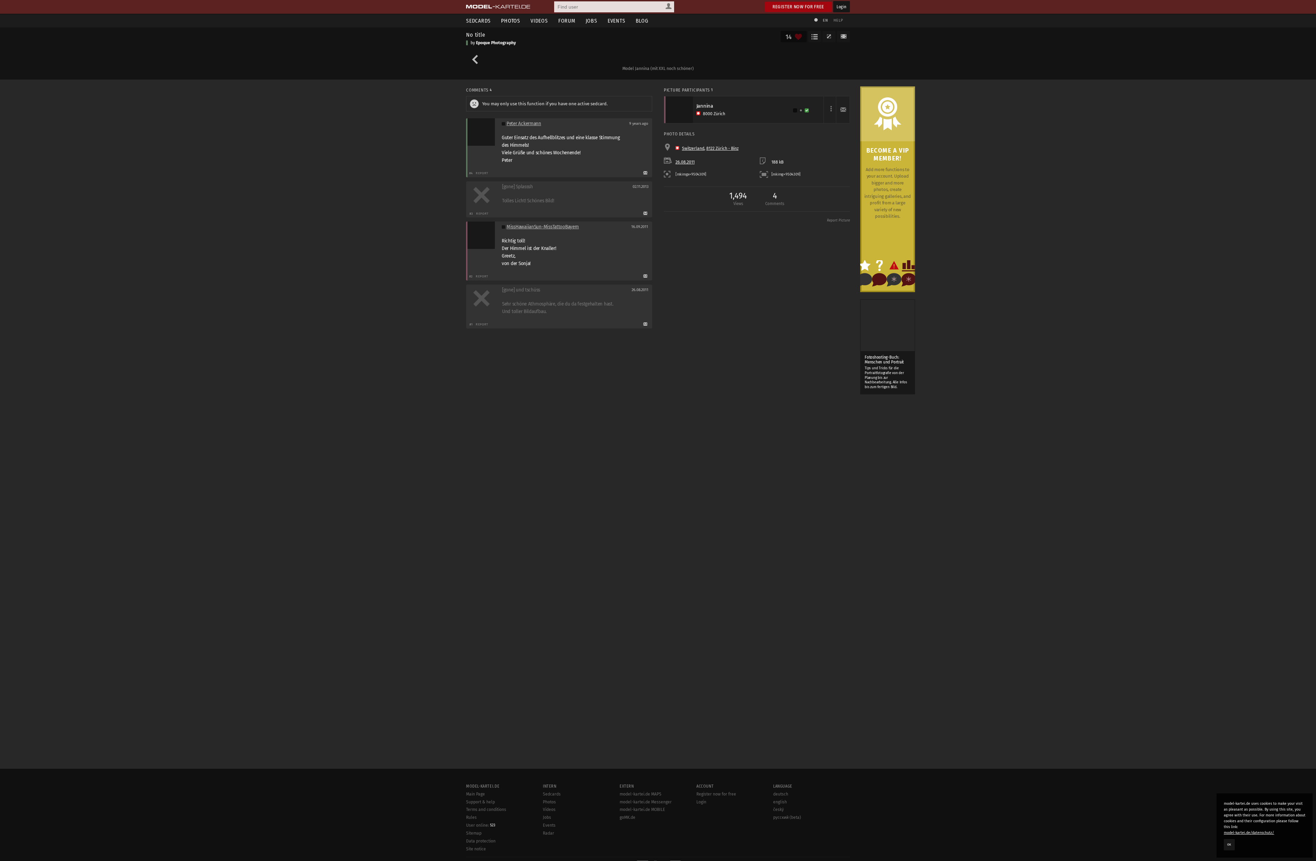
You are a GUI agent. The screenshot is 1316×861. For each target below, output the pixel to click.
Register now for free (798, 6)
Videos (539, 20)
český (778, 809)
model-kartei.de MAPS (640, 794)
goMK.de (627, 817)
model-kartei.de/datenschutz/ (1249, 832)
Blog (642, 20)
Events (616, 20)
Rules (471, 817)
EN (825, 20)
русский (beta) (787, 817)
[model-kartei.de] (498, 7)
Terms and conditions (486, 809)
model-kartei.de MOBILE (642, 809)
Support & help (480, 802)
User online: (480, 825)
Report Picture (838, 220)
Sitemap (474, 833)
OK (1229, 844)
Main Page (475, 794)
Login (841, 6)
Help (838, 20)
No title (475, 34)
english (780, 802)
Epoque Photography (496, 42)
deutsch (780, 794)
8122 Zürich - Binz (722, 148)
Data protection (481, 841)
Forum (566, 20)
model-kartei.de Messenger (646, 802)
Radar (548, 833)
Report (482, 173)
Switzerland (693, 148)
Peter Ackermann (524, 124)
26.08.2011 (685, 162)
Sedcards (478, 20)
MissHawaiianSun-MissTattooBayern (543, 227)
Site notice (476, 849)
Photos (510, 20)
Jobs (591, 20)
